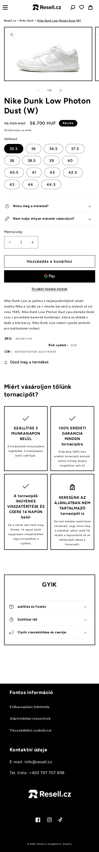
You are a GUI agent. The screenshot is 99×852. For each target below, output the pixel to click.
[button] (5, 7)
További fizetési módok (49, 289)
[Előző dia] (38, 90)
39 (51, 160)
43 (12, 184)
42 (52, 172)
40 (70, 160)
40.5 (14, 172)
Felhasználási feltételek (30, 707)
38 (12, 160)
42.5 (72, 172)
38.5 (32, 160)
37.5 (75, 148)
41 (34, 172)
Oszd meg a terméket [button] (29, 362)
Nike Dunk (26, 20)
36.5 (53, 148)
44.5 (51, 184)
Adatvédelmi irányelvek (30, 718)
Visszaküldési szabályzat (31, 730)
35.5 (14, 148)
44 (30, 184)
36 (33, 148)
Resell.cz (10, 20)
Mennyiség (13, 232)
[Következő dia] (60, 90)
